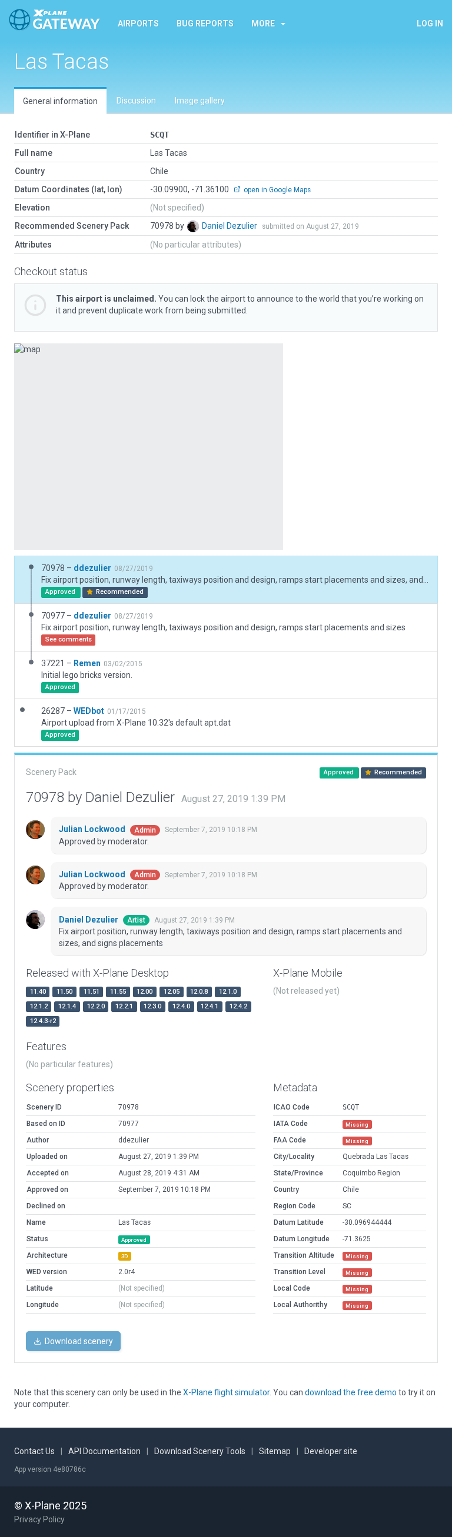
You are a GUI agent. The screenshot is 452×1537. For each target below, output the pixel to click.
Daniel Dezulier (230, 225)
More (263, 23)
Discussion (136, 100)
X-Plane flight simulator (226, 1392)
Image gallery (200, 100)
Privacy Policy (39, 1519)
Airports (138, 23)
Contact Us (34, 1451)
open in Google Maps (276, 190)
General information (60, 101)
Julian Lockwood (93, 829)
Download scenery (78, 1341)
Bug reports (205, 23)
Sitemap (275, 1451)
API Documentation (104, 1451)
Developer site (330, 1451)
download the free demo (351, 1392)
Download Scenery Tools (199, 1451)
